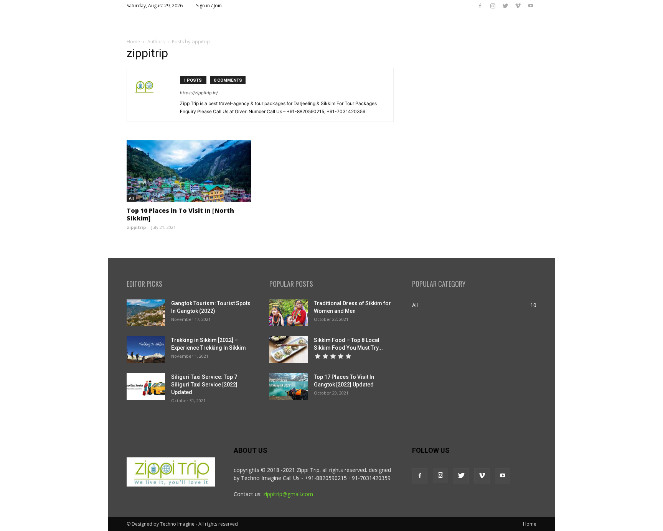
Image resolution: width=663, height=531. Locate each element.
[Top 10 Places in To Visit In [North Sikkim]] (189, 171)
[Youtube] (530, 6)
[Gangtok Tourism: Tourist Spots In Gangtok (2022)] (146, 312)
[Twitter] (505, 6)
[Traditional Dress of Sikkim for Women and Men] (288, 312)
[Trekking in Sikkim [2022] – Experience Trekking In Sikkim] (146, 349)
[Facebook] (480, 6)
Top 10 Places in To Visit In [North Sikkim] (180, 214)
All (131, 198)
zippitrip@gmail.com (288, 494)
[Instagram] (492, 6)
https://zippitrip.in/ (199, 92)
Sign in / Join (209, 5)
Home (133, 41)
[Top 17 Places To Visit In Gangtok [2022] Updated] (288, 386)
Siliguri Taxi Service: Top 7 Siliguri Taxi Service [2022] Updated (204, 384)
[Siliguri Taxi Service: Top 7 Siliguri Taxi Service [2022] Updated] (146, 386)
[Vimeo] (518, 6)
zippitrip (136, 227)
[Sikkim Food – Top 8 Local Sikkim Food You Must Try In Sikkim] (288, 349)
